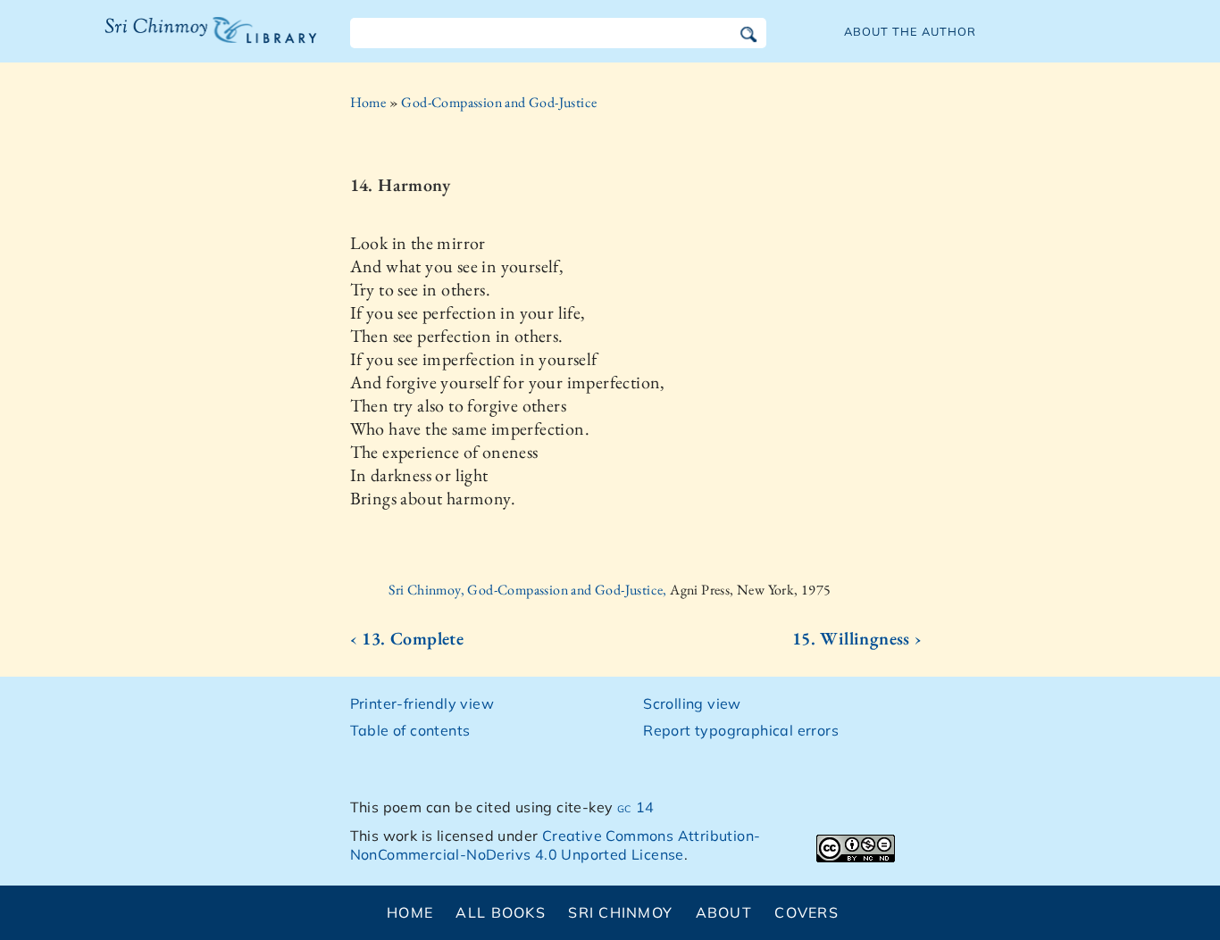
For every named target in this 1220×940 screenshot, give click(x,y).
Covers (806, 912)
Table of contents (410, 730)
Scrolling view (692, 703)
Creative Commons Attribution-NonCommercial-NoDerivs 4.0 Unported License (555, 845)
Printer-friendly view (422, 703)
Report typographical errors (741, 730)
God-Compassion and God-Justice (499, 102)
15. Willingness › (857, 638)
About (724, 912)
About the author (910, 31)
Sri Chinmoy (620, 912)
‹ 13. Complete (407, 638)
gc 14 (636, 807)
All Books (500, 912)
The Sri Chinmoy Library (174, 41)
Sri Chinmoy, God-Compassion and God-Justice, (529, 589)
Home (368, 102)
